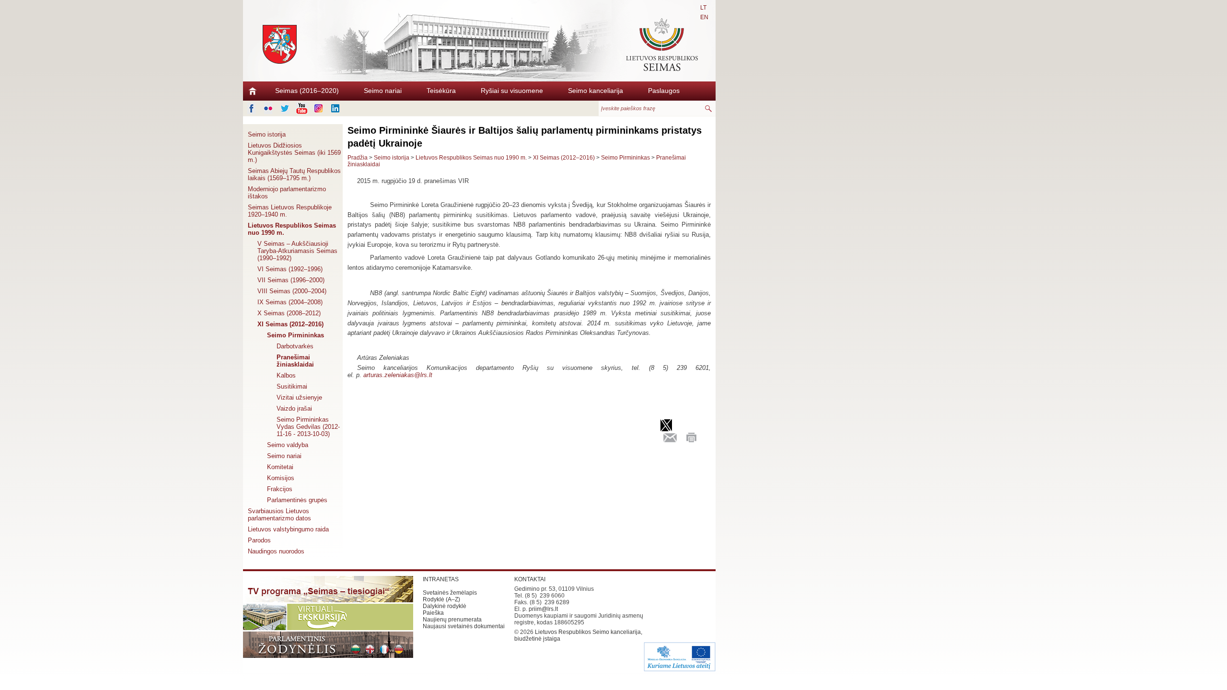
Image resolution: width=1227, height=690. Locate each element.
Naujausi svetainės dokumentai (464, 626)
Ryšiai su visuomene (512, 90)
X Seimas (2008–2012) (289, 313)
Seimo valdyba (287, 444)
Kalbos (286, 375)
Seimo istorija (267, 134)
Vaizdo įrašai (294, 408)
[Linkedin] (335, 108)
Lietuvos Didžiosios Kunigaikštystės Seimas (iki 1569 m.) (294, 152)
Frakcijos (279, 489)
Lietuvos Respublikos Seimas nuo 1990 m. (292, 229)
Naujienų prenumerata (452, 619)
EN (704, 17)
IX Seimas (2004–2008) (290, 302)
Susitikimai (292, 386)
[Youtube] (302, 108)
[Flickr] (268, 108)
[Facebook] (251, 108)
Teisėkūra (441, 90)
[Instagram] (318, 108)
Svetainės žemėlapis (450, 592)
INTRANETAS (441, 579)
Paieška (433, 613)
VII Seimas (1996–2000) (290, 280)
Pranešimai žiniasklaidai (295, 361)
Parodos (259, 540)
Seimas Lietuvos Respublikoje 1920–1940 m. (290, 211)
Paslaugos (664, 90)
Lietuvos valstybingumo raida (288, 529)
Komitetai (280, 467)
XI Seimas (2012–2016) (290, 324)
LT (703, 7)
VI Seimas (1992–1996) (290, 269)
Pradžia (357, 157)
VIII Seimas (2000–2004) (291, 291)
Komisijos (280, 478)
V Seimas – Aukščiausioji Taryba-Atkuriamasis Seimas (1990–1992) (297, 251)
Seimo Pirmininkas (295, 335)
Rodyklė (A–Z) (441, 599)
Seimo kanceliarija (595, 90)
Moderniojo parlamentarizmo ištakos (287, 192)
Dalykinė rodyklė (444, 606)
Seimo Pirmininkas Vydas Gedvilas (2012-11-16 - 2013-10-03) (308, 426)
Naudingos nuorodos (276, 551)
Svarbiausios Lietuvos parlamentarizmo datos (279, 514)
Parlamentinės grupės (297, 500)
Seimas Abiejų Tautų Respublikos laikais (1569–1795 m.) (294, 174)
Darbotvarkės (295, 346)
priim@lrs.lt (543, 609)
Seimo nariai (383, 90)
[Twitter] (285, 108)
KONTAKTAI (529, 579)
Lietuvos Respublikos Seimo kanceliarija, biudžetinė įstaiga (578, 635)
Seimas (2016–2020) (307, 90)
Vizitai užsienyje (299, 397)
